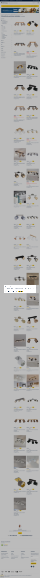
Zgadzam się (21, 291)
